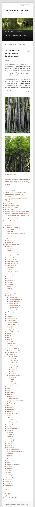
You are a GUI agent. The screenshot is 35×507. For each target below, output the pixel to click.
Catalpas (9, 286)
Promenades (8, 485)
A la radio (9, 229)
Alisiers (9, 250)
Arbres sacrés (10, 265)
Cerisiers (9, 290)
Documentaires (11, 237)
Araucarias (10, 258)
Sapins (8, 442)
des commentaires (11, 496)
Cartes (24, 35)
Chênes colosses (13, 297)
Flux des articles (11, 494)
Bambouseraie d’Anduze (23, 64)
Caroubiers (10, 284)
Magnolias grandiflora (24, 179)
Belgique (13, 360)
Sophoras (9, 453)
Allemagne (14, 356)
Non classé (8, 481)
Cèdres (8, 288)
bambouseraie (8, 183)
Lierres (8, 394)
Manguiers (9, 402)
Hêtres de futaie (13, 349)
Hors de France (11, 352)
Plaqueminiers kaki (12, 428)
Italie (12, 364)
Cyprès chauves (11, 318)
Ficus (8, 333)
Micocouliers (10, 409)
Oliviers (9, 419)
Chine (12, 377)
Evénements (8, 478)
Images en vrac (9, 480)
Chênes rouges (13, 303)
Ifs (7, 388)
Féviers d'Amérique (12, 332)
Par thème (7, 35)
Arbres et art (10, 231)
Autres (24, 178)
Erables (9, 328)
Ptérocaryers (10, 438)
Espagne (13, 362)
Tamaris (9, 455)
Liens (17, 39)
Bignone (9, 275)
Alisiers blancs (13, 254)
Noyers (8, 417)
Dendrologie (8, 474)
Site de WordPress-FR (11, 498)
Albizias (9, 248)
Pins (8, 426)
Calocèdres (10, 280)
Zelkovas (9, 468)
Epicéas (9, 326)
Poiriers (9, 432)
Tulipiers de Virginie (12, 464)
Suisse (12, 373)
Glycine (9, 345)
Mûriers (9, 411)
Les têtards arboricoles (16, 10)
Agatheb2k (7, 207)
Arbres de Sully (11, 263)
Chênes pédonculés (14, 299)
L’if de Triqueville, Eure (16, 221)
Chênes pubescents (14, 301)
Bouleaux (9, 277)
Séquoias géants (13, 449)
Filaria (8, 337)
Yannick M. (8, 202)
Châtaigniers (10, 294)
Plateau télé (10, 241)
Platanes (9, 430)
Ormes (8, 423)
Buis (8, 278)
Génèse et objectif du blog (17, 31)
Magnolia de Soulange (15, 398)
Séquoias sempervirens (11, 181)
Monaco (13, 368)
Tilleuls (9, 461)
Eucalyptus (10, 330)
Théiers (9, 457)
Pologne (16, 205)
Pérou (12, 383)
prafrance (24, 183)
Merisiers (9, 407)
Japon (12, 379)
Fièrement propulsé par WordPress (20, 504)
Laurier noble (10, 392)
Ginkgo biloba (14, 179)
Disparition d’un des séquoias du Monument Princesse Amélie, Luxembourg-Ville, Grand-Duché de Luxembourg (17, 217)
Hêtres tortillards (13, 351)
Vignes (8, 466)
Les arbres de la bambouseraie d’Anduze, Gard (12, 53)
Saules (8, 445)
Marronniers (10, 404)
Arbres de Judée (11, 259)
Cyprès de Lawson (12, 324)
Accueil (7, 31)
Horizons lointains (14, 375)
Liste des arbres (9, 39)
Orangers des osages (12, 421)
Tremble (9, 462)
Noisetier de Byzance (12, 413)
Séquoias (9, 447)
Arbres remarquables (16, 178)
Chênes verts (12, 307)
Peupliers (9, 425)
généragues (19, 183)
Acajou (8, 246)
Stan (6, 215)
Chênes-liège (12, 309)
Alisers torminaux (14, 252)
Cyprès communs (11, 320)
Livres (8, 239)
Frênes (8, 339)
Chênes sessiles (13, 305)
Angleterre (13, 358)
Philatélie (7, 483)
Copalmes (9, 313)
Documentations (9, 476)
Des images (10, 235)
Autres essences (11, 271)
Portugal (13, 369)
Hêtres (8, 347)
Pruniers (9, 436)
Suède (12, 371)
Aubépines (10, 267)
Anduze (26, 181)
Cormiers (9, 315)
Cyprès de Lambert (12, 322)
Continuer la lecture (10, 174)
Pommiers (9, 434)
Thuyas (9, 459)
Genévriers (10, 341)
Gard (14, 183)
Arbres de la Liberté (12, 261)
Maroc (12, 381)
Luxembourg (14, 366)
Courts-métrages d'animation (15, 233)
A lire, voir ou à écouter (11, 227)
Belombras (10, 273)
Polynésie (13, 385)
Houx (8, 387)
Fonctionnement (17, 35)
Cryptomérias (10, 316)
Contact (23, 39)
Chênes (9, 295)
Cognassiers (10, 311)
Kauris (8, 390)
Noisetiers (9, 415)
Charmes (9, 292)
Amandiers (10, 256)
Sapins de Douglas (12, 443)
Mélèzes (9, 406)
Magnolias (9, 396)
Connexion (8, 492)
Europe (11, 354)
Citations (7, 472)
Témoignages (10, 242)
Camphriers (10, 282)
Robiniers (9, 440)
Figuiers (9, 335)
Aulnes (8, 269)
